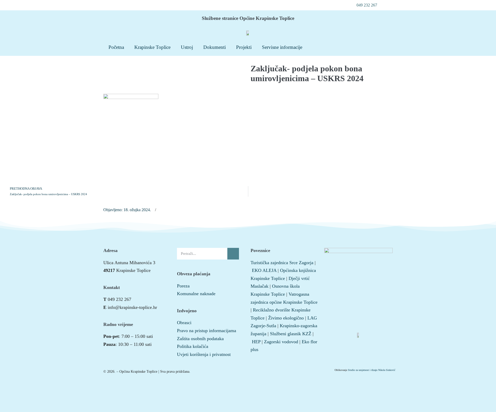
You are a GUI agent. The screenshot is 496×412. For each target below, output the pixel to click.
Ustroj (187, 47)
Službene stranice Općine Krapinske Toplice (248, 18)
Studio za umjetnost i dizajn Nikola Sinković (371, 370)
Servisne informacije (282, 47)
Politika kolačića (192, 346)
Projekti (244, 47)
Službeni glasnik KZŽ (290, 333)
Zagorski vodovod (281, 341)
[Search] (233, 254)
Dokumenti (214, 47)
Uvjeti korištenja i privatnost (204, 354)
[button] (364, 5)
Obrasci (184, 322)
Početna (116, 47)
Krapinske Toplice (152, 47)
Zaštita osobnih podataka (200, 338)
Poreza (183, 285)
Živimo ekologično (286, 318)
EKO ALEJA (264, 270)
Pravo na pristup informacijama (206, 330)
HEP (256, 341)
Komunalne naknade (196, 293)
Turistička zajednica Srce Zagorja (282, 262)
